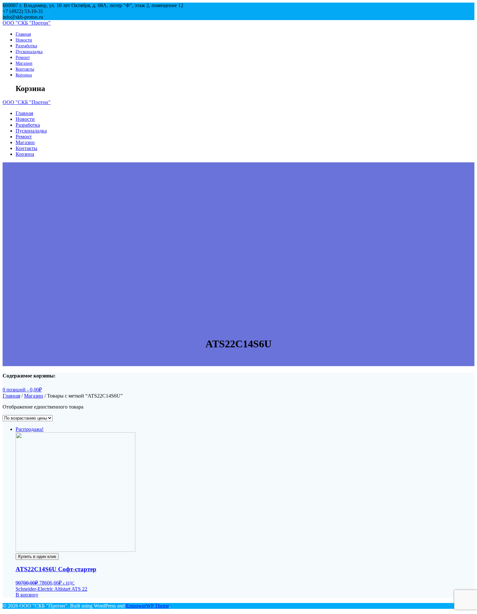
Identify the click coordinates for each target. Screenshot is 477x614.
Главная (23, 34)
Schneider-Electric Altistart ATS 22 (51, 589)
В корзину (27, 594)
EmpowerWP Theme (147, 605)
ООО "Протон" (27, 23)
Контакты (25, 69)
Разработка (26, 45)
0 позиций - (22, 389)
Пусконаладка (29, 51)
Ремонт (23, 57)
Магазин (24, 63)
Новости (24, 39)
